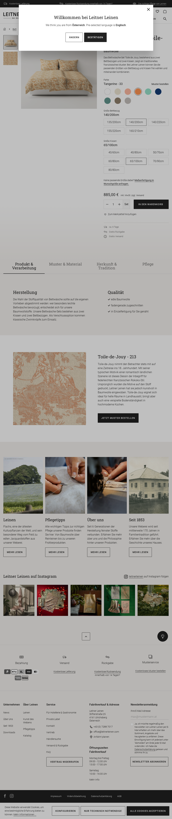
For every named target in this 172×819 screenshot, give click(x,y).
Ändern (74, 37)
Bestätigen (95, 37)
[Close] (148, 9)
